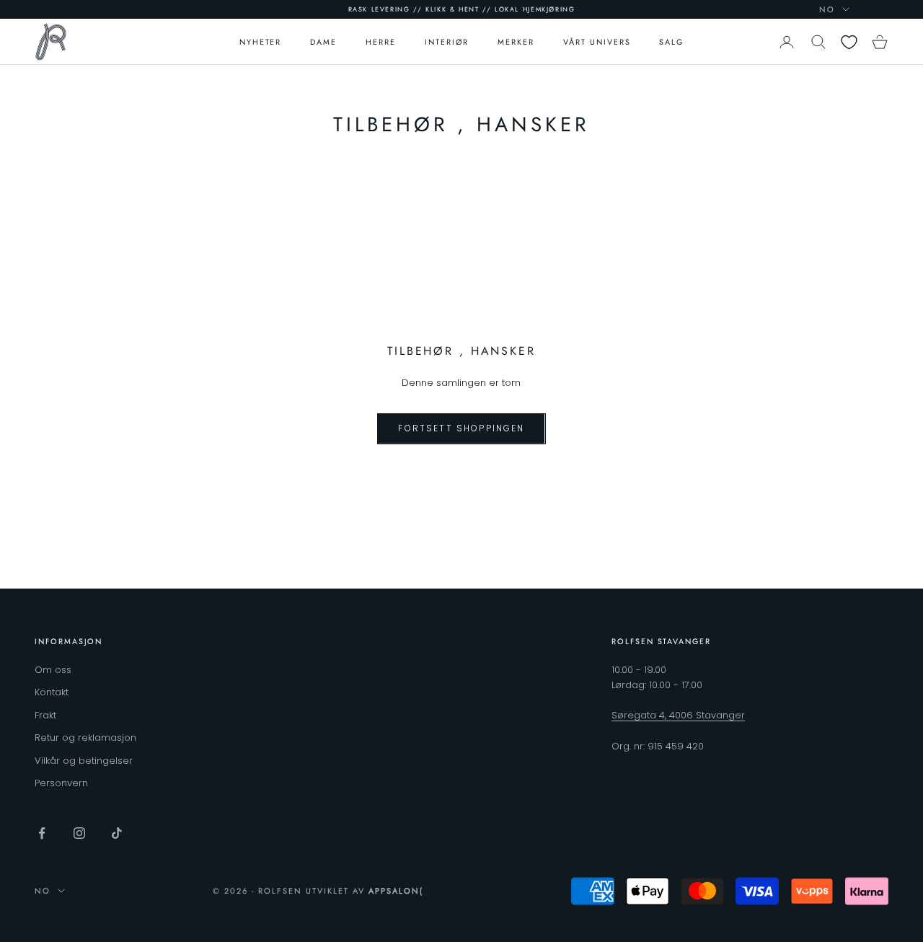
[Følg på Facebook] (42, 833)
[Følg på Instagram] (79, 833)
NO (827, 9)
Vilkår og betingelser (84, 760)
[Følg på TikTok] (117, 833)
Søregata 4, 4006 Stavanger (678, 715)
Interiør (447, 42)
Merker (516, 42)
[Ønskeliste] (849, 42)
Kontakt (52, 692)
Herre (381, 42)
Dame (323, 42)
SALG (671, 42)
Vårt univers (596, 42)
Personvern (61, 783)
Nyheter (260, 42)
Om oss (53, 670)
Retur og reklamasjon (85, 737)
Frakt (45, 715)
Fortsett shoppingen (461, 428)
